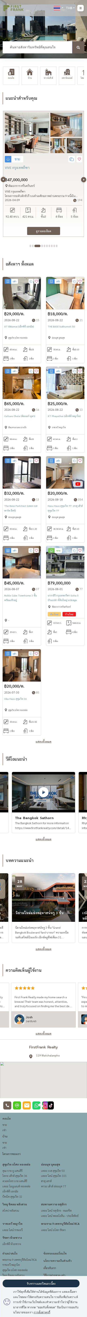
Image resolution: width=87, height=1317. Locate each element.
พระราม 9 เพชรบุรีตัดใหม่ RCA (60, 1223)
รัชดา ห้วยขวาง (12, 1237)
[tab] (30, 246)
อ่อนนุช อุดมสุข (50, 1164)
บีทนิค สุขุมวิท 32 (12, 1196)
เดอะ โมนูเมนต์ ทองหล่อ (16, 1186)
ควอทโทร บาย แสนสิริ (14, 1181)
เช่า (4, 1130)
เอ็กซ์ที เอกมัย (10, 1191)
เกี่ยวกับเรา (50, 1268)
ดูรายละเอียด (43, 231)
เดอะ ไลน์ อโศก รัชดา (53, 1230)
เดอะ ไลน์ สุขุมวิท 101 (54, 1175)
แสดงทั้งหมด (43, 741)
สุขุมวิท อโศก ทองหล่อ (16, 1164)
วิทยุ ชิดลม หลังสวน (14, 1204)
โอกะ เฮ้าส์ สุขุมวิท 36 (14, 1175)
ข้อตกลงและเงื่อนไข (55, 1253)
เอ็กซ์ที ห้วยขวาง (11, 1244)
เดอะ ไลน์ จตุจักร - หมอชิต (56, 1210)
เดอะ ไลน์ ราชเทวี (12, 1230)
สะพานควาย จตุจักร (54, 1204)
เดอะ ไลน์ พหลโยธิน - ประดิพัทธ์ (60, 1215)
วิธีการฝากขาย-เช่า (54, 1275)
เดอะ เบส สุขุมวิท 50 (53, 1170)
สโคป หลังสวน (10, 1210)
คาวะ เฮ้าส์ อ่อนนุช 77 (53, 1186)
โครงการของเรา (11, 1154)
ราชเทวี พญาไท (12, 1223)
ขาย (4, 1124)
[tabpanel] (43, 174)
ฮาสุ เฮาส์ (46, 1181)
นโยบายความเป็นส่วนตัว (58, 1260)
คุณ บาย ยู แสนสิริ (12, 1170)
